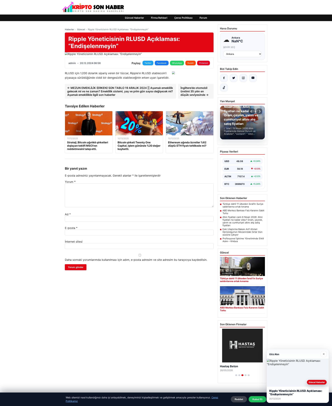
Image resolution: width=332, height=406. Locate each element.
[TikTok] (224, 88)
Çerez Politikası (183, 17)
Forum (203, 17)
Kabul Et (257, 399)
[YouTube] (253, 78)
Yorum (70, 181)
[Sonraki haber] (259, 111)
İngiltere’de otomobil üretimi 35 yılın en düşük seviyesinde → (195, 91)
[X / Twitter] (234, 78)
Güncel (81, 29)
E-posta (71, 228)
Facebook (162, 63)
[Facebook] (224, 78)
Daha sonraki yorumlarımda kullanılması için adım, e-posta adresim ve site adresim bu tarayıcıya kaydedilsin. (136, 259)
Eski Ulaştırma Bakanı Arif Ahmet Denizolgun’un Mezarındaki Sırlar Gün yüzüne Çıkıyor (242, 232)
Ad (68, 214)
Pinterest (203, 63)
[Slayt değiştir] (236, 375)
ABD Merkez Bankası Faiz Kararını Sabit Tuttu (243, 212)
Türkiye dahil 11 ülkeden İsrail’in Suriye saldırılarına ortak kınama (243, 205)
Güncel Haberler (134, 17)
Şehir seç (229, 47)
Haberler (69, 29)
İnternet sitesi (73, 241)
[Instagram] (243, 78)
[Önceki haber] (252, 111)
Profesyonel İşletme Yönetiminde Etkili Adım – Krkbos (243, 240)
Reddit (190, 63)
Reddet (239, 399)
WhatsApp (177, 63)
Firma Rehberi (159, 17)
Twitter (148, 63)
